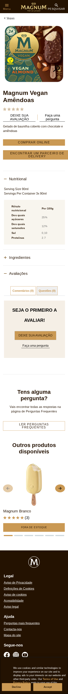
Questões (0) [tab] (47, 290)
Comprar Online (34, 142)
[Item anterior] (8, 488)
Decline (16, 687)
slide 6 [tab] (59, 535)
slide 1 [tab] (8, 535)
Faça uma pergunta (35, 345)
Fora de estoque (34, 527)
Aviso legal (11, 606)
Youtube (25, 655)
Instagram (16, 655)
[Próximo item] (60, 488)
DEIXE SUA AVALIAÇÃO (35, 335)
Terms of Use (50, 679)
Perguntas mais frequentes (22, 623)
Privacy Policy (21, 682)
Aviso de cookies (15, 594)
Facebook (7, 655)
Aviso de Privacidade (18, 582)
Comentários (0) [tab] (23, 290)
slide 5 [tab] (49, 535)
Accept (48, 687)
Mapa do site (12, 635)
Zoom (56, 68)
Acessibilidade (14, 600)
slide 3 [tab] (28, 535)
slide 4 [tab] (39, 535)
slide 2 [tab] (18, 535)
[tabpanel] (34, 329)
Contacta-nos (13, 629)
